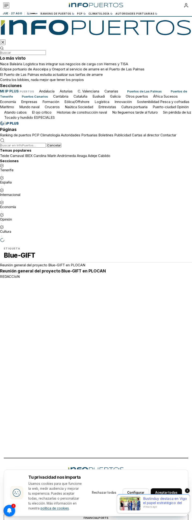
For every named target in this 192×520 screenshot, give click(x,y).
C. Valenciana (88, 91)
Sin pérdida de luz (177, 112)
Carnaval (17, 155)
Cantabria (60, 96)
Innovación (123, 101)
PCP (80, 13)
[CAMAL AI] (32, 13)
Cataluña (80, 96)
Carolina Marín (44, 155)
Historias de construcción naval (82, 112)
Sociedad (85, 107)
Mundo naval (29, 107)
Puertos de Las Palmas (144, 91)
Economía (8, 101)
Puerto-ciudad (164, 107)
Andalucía (47, 91)
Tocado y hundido (18, 117)
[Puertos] (96, 28)
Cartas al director (145, 135)
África (158, 96)
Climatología (99, 13)
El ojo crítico (42, 112)
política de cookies (55, 508)
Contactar (168, 135)
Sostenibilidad (148, 101)
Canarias (111, 91)
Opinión (183, 107)
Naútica (71, 107)
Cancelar (54, 145)
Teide (4, 155)
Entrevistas (107, 107)
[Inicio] (96, 5)
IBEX (29, 155)
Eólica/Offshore (76, 101)
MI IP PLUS (9, 91)
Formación (50, 101)
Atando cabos (15, 112)
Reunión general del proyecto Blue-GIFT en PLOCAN (42, 265)
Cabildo (104, 155)
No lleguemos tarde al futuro (135, 112)
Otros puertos (137, 96)
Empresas (29, 101)
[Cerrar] (3, 42)
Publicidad (122, 135)
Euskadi (98, 96)
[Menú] (6, 5)
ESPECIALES (44, 117)
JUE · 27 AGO (12, 13)
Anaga (82, 155)
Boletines (105, 135)
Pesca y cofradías (174, 101)
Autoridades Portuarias (134, 13)
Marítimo (7, 107)
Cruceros (52, 107)
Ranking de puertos (56, 13)
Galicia (115, 96)
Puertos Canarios (35, 96)
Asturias (66, 91)
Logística (102, 101)
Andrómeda (66, 155)
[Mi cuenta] (186, 5)
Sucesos (171, 96)
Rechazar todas (104, 492)
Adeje (92, 155)
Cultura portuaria (134, 107)
